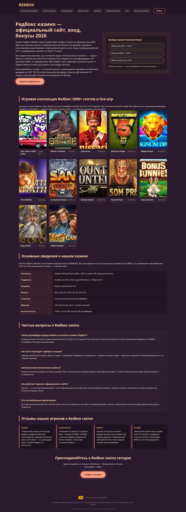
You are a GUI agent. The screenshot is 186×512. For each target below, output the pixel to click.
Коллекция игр (67, 11)
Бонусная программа (29, 11)
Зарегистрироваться (30, 81)
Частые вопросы (49, 11)
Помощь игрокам (113, 11)
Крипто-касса (83, 11)
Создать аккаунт (93, 474)
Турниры (97, 11)
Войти (159, 11)
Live (127, 11)
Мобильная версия (141, 11)
